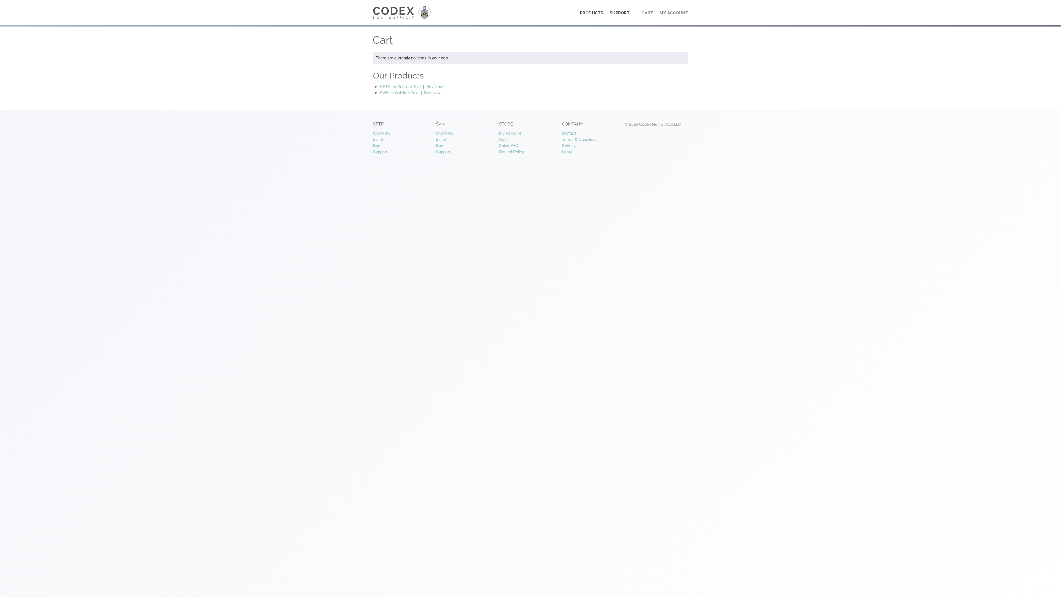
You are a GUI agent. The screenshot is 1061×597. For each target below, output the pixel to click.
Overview (381, 133)
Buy (376, 145)
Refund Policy (511, 152)
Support (620, 13)
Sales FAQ (509, 145)
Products (591, 13)
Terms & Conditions (580, 139)
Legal (567, 152)
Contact (569, 133)
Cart (647, 13)
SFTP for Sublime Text (400, 86)
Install (378, 139)
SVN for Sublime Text (399, 92)
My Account (674, 13)
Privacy (569, 145)
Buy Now (434, 86)
